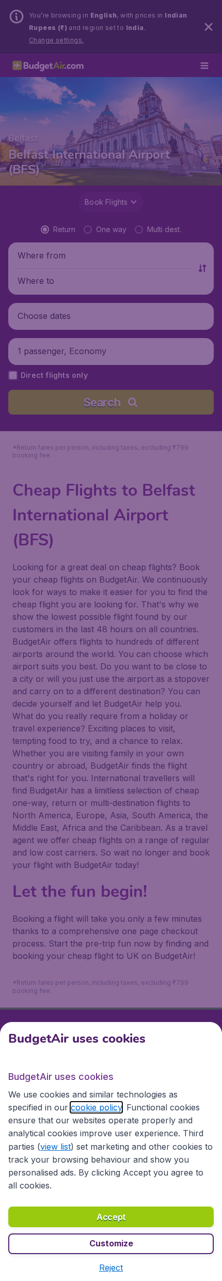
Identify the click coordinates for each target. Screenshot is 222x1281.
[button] (111, 1267)
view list (55, 1146)
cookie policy (96, 1107)
